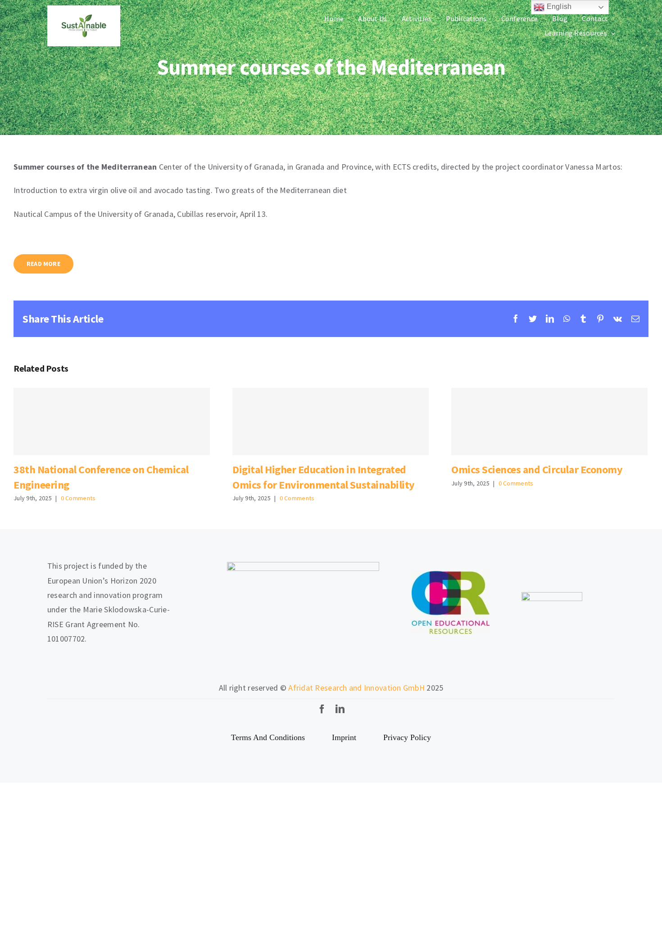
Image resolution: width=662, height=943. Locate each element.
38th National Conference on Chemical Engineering (111, 422)
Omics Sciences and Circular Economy (549, 422)
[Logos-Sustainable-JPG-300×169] (83, 9)
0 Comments (78, 498)
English (557, 6)
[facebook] (321, 709)
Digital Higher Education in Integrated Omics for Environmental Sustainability (330, 422)
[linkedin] (340, 709)
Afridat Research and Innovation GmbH (356, 688)
